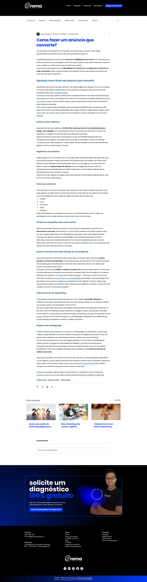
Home (67, 535)
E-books (68, 542)
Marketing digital (55, 20)
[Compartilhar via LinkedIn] (47, 387)
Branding (105, 535)
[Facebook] (77, 568)
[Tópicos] (81, 568)
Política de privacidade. (84, 578)
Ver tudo (117, 400)
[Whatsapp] (65, 568)
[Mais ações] (109, 34)
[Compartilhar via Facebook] (37, 387)
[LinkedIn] (69, 568)
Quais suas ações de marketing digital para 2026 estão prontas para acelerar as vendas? (41, 425)
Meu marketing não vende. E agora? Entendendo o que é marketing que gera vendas (71, 425)
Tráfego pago (83, 20)
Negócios (42, 20)
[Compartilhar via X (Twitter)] (42, 387)
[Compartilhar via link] (52, 387)
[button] (78, 6)
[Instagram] (73, 568)
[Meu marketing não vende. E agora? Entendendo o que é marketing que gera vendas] (73, 412)
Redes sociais (69, 20)
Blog (66, 540)
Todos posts (30, 20)
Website (95, 20)
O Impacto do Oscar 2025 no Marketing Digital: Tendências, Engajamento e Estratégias (103, 425)
